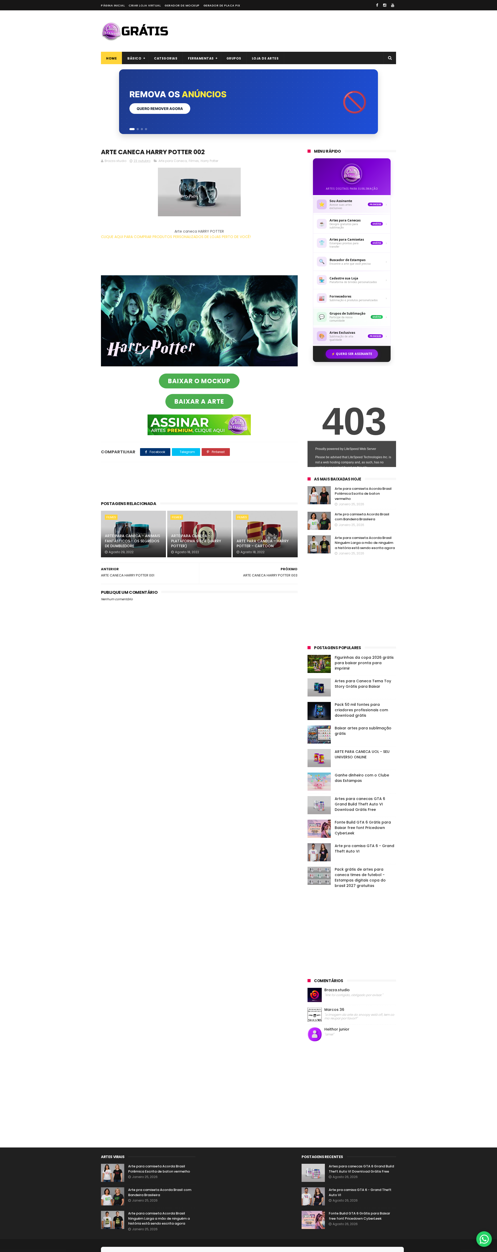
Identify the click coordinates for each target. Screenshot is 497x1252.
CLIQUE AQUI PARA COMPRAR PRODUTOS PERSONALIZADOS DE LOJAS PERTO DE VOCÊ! (176, 236)
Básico (134, 58)
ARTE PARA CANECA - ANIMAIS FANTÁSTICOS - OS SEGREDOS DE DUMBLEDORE (132, 541)
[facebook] (377, 5)
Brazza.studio (337, 990)
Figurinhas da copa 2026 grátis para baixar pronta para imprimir (364, 663)
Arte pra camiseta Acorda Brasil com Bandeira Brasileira (362, 517)
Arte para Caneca (172, 161)
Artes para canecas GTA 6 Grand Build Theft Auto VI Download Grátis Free (360, 804)
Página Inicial (113, 5)
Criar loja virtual (145, 5)
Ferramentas (201, 58)
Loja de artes (265, 58)
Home (111, 58)
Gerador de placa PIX (221, 5)
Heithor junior (336, 1029)
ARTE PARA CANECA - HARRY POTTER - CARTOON (263, 543)
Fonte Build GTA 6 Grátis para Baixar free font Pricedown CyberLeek (363, 828)
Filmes (194, 161)
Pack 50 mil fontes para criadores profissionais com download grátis (361, 710)
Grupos (233, 58)
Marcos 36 (334, 1009)
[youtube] (392, 5)
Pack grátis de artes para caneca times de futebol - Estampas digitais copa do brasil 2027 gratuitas (360, 877)
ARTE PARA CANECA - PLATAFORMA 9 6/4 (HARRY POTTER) (196, 541)
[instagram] (384, 5)
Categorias (165, 58)
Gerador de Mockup (182, 5)
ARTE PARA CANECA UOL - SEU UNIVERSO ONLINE (362, 754)
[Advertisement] (302, 31)
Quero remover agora (160, 108)
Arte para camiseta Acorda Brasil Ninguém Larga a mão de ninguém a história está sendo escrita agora (365, 542)
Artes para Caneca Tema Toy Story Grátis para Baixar (363, 683)
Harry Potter (209, 161)
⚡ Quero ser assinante (351, 354)
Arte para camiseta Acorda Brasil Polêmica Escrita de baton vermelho (363, 493)
